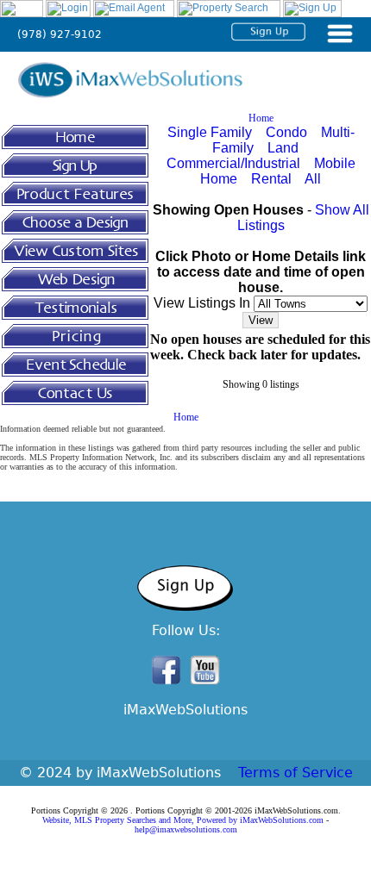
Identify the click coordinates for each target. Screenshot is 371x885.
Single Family (209, 132)
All (313, 178)
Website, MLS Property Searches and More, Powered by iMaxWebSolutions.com (183, 820)
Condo (286, 132)
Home (261, 118)
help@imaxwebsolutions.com (186, 829)
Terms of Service (295, 772)
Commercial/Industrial (233, 163)
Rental (271, 178)
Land (283, 147)
